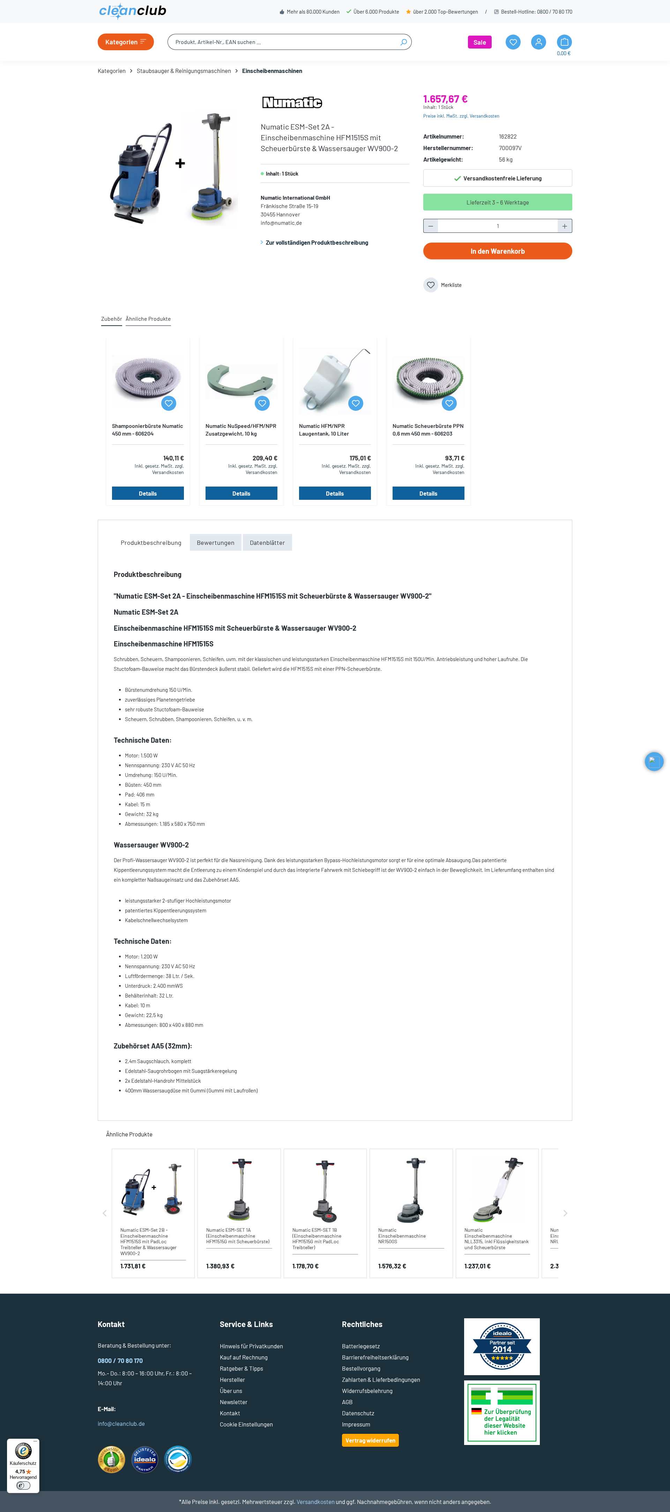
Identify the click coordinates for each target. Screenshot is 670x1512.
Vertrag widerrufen (370, 1440)
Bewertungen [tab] (215, 542)
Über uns (231, 1390)
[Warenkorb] (564, 42)
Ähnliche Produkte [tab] (148, 318)
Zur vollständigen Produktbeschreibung (317, 242)
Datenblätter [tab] (267, 542)
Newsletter (233, 1401)
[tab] (151, 542)
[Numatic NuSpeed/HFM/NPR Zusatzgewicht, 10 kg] (241, 382)
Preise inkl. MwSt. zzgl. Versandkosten (461, 116)
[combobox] (282, 42)
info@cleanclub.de (121, 1423)
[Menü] (35, 1443)
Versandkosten (316, 1501)
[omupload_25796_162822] (172, 168)
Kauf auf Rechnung (244, 1357)
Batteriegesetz (361, 1345)
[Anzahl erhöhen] (565, 226)
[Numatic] (292, 101)
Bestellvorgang (361, 1368)
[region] (172, 169)
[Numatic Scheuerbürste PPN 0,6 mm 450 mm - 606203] (428, 382)
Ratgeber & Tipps (241, 1368)
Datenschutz (358, 1412)
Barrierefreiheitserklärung (375, 1357)
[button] (105, 1213)
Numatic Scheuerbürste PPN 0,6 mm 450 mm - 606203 (428, 429)
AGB (347, 1401)
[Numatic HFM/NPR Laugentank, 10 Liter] (335, 382)
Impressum (356, 1424)
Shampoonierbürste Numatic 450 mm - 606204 (147, 429)
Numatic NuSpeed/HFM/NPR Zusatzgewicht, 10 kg (241, 429)
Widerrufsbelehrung (367, 1390)
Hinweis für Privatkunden (251, 1345)
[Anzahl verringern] (430, 226)
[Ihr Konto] (538, 42)
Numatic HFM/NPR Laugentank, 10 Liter (324, 429)
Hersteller (232, 1379)
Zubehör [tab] (111, 318)
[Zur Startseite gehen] (133, 11)
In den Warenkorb (498, 251)
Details (148, 493)
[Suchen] (403, 42)
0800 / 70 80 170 (554, 11)
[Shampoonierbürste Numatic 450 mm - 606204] (148, 382)
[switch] (23, 1485)
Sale (480, 42)
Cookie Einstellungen (246, 1424)
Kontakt (230, 1412)
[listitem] (153, 1213)
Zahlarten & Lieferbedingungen (381, 1379)
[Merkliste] (168, 403)
